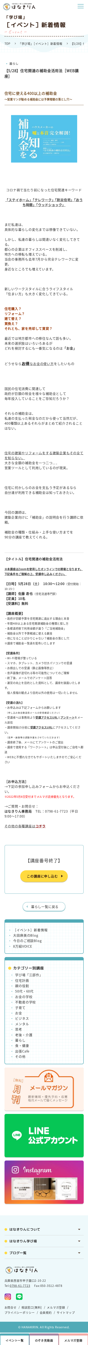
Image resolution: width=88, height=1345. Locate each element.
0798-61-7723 (20, 1286)
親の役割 (22, 985)
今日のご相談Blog (27, 940)
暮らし (13, 64)
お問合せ (11, 1307)
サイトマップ (66, 1312)
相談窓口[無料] (31, 1307)
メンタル (22, 1024)
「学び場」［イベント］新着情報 (40, 43)
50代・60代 (24, 991)
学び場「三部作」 (29, 975)
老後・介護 (23, 1035)
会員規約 (46, 1312)
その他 (20, 1056)
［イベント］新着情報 (30, 930)
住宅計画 (22, 980)
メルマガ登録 (56, 1307)
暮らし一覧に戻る (45, 906)
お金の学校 (23, 996)
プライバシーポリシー (20, 1312)
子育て (20, 1007)
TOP (7, 43)
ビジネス (22, 1018)
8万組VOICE (22, 946)
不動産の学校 (25, 1002)
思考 (18, 1029)
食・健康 (22, 1045)
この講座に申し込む (42, 876)
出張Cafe (22, 1051)
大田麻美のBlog (25, 935)
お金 (18, 1013)
